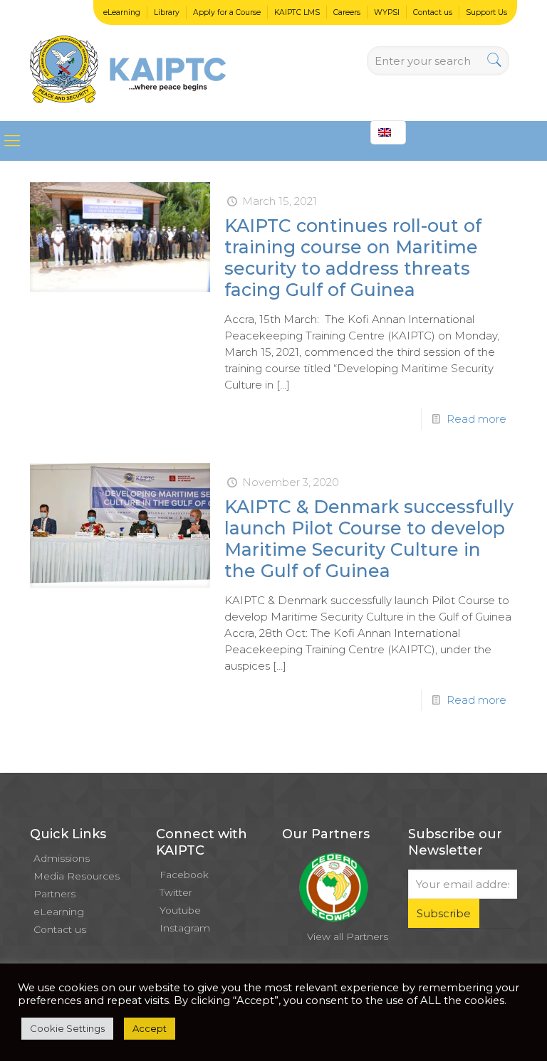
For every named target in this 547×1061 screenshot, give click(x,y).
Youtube (180, 910)
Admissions (61, 858)
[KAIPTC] (128, 60)
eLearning (121, 12)
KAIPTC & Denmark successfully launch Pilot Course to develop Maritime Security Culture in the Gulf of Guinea (369, 538)
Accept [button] (149, 1028)
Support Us (486, 12)
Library (166, 12)
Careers (346, 12)
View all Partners (347, 936)
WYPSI (387, 12)
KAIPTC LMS (297, 12)
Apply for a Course (227, 12)
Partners (54, 893)
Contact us (432, 12)
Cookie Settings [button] (67, 1028)
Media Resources (76, 876)
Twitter (176, 892)
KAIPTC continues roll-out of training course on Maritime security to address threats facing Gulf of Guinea (352, 257)
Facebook (184, 874)
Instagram (185, 928)
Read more (476, 419)
